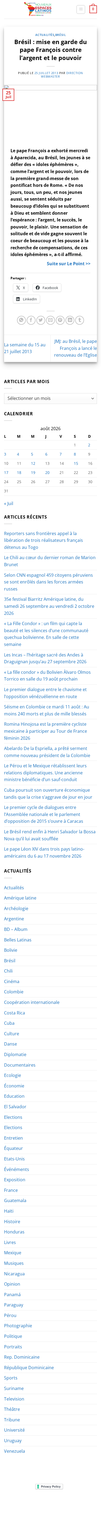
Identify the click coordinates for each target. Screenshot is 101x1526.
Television (14, 1399)
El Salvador (15, 1107)
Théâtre (12, 1409)
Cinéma (11, 981)
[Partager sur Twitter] (40, 320)
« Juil (8, 503)
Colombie (13, 992)
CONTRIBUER (37, 1510)
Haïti (8, 1211)
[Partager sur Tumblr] (79, 320)
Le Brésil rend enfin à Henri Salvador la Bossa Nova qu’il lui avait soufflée (50, 835)
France (11, 1190)
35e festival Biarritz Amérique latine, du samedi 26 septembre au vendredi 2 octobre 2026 (49, 606)
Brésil (60, 35)
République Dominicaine (29, 1368)
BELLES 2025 (28, 1507)
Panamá (12, 1295)
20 (47, 472)
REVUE (31, 1503)
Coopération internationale (32, 1002)
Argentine (14, 919)
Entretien (13, 1138)
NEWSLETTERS (52, 1503)
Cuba (9, 1023)
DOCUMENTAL (80, 1503)
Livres (10, 1242)
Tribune (12, 1420)
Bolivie (10, 950)
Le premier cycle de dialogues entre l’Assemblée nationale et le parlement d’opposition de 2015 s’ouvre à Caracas (43, 814)
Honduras (14, 1232)
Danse (10, 1044)
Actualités (44, 35)
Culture (11, 1034)
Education (14, 1096)
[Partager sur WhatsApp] (21, 320)
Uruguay (13, 1441)
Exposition (14, 1180)
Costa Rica (14, 1013)
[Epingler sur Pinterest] (60, 320)
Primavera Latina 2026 (62, 1507)
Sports (11, 1378)
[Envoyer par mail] (50, 320)
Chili (8, 971)
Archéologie (16, 908)
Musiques (14, 1263)
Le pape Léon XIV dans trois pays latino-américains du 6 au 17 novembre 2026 (44, 852)
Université (14, 1430)
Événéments (16, 1169)
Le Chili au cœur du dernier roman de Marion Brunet (50, 561)
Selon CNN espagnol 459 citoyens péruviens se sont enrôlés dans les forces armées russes (48, 582)
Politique (13, 1336)
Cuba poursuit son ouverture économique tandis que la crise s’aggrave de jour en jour (48, 793)
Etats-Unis (14, 1159)
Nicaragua (14, 1274)
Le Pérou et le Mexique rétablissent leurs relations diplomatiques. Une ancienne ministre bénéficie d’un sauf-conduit (45, 772)
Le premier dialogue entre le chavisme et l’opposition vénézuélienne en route (45, 692)
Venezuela (14, 1451)
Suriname (14, 1388)
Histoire (12, 1222)
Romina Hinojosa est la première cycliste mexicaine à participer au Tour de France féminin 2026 (45, 731)
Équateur (13, 1148)
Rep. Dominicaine (22, 1357)
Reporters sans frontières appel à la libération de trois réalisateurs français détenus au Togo (43, 540)
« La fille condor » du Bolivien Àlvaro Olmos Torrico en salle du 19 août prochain (47, 675)
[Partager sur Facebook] (31, 320)
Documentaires (20, 1065)
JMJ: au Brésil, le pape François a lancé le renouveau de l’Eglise (75, 348)
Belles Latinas (18, 940)
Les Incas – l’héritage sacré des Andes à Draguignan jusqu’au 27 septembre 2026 (45, 658)
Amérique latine (20, 898)
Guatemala (15, 1200)
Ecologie (12, 1075)
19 (33, 472)
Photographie (18, 1326)
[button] (80, 9)
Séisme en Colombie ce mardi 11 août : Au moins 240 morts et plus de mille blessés (46, 710)
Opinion (12, 1284)
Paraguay (13, 1305)
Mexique (12, 1253)
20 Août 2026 (64, 1510)
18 (19, 472)
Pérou (10, 1315)
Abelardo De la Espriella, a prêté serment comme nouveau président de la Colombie (47, 751)
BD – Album (15, 929)
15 (76, 463)
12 (33, 463)
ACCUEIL (15, 1503)
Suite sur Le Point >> (68, 264)
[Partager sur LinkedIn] (69, 320)
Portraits (13, 1347)
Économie (14, 1086)
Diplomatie (15, 1054)
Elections (13, 1117)
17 (6, 472)
